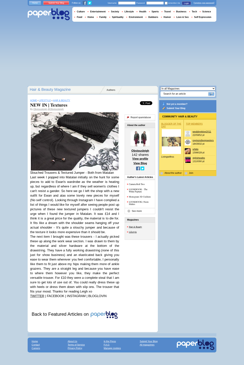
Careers (36, 348)
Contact (36, 344)
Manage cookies (112, 348)
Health (142, 11)
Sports (155, 11)
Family (103, 17)
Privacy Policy (75, 348)
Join (191, 173)
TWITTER (37, 296)
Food (79, 17)
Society (115, 11)
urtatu (195, 149)
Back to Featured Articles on (61, 314)
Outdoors (153, 17)
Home (35, 3)
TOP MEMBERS (194, 124)
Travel (167, 11)
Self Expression (202, 17)
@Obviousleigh (56, 109)
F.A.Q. (107, 344)
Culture (81, 11)
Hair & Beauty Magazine (50, 89)
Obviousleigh (40, 109)
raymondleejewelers (203, 140)
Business (181, 11)
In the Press (110, 341)
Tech (194, 11)
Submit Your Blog (176, 108)
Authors (111, 90)
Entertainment (98, 11)
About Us (72, 341)
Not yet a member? (177, 104)
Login (186, 3)
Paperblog (49, 14)
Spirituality (118, 17)
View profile (140, 158)
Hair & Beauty (135, 226)
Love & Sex (182, 17)
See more (137, 211)
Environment (136, 17)
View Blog (140, 163)
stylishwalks (199, 158)
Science (206, 11)
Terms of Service (76, 344)
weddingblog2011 (202, 131)
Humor (167, 17)
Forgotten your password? (204, 3)
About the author (173, 173)
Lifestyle (133, 231)
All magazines (147, 344)
